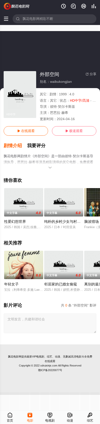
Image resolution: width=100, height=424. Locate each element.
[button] (15, 145)
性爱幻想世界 (15, 221)
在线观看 (26, 131)
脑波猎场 (91, 221)
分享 (91, 74)
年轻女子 (11, 284)
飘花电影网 (14, 356)
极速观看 (74, 131)
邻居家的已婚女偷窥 (60, 284)
